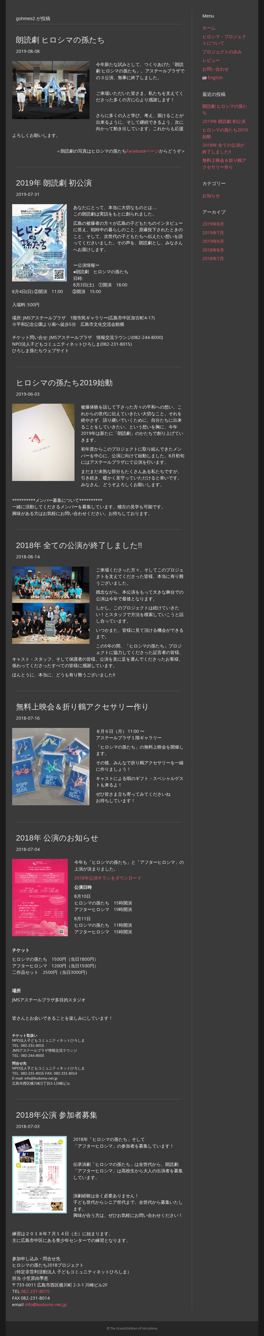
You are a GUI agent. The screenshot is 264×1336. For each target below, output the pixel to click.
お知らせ (211, 195)
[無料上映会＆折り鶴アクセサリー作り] (50, 766)
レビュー (211, 60)
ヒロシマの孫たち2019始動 (64, 382)
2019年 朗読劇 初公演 (54, 183)
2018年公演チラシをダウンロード (108, 878)
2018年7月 (213, 258)
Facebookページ (142, 151)
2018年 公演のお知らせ (57, 838)
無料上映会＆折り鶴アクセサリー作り (82, 706)
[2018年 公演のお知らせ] (40, 897)
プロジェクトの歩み (222, 52)
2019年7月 (213, 233)
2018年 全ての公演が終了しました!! (79, 545)
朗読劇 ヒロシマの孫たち (60, 40)
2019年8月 (213, 224)
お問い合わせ (215, 69)
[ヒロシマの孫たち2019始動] (43, 442)
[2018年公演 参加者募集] (39, 1174)
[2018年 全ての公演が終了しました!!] (50, 605)
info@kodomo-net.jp (46, 1304)
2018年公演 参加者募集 (56, 1115)
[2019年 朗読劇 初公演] (39, 242)
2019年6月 (213, 241)
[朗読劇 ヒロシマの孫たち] (50, 90)
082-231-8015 (35, 1291)
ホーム (209, 28)
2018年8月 (213, 250)
